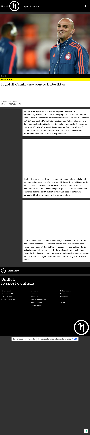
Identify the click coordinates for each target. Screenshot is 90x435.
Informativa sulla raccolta (24, 339)
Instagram (64, 294)
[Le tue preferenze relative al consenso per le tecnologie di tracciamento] (86, 431)
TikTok (62, 303)
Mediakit (34, 294)
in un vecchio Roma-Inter (62, 182)
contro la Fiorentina (49, 192)
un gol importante (78, 247)
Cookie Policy (36, 305)
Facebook (64, 297)
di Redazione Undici (9, 101)
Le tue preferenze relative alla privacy (54, 339)
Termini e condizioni (38, 300)
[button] (85, 6)
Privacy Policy (36, 303)
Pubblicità (35, 297)
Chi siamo (35, 291)
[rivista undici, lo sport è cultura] (20, 6)
